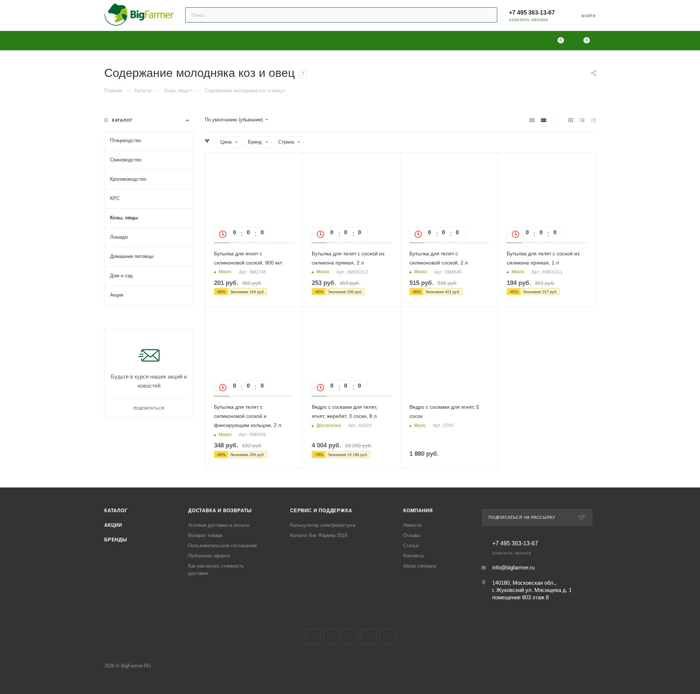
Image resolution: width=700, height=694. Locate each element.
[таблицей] (593, 120)
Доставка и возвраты (220, 510)
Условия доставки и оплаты (218, 525)
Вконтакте (313, 636)
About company (419, 566)
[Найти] (488, 15)
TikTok (387, 636)
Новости (412, 525)
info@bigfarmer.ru (513, 567)
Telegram (331, 636)
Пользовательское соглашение (222, 545)
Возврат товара (205, 535)
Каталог (116, 510)
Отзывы (411, 535)
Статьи (411, 545)
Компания (417, 510)
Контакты (413, 555)
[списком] (582, 120)
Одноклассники (350, 636)
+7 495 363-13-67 (532, 12)
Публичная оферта (209, 555)
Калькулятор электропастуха (322, 525)
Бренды (115, 539)
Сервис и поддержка (321, 510)
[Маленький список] (532, 120)
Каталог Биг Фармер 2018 (318, 535)
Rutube (369, 636)
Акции (113, 525)
